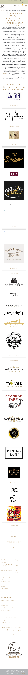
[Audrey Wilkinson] (14, 121)
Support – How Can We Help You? (6, 565)
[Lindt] (14, 326)
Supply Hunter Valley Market (9, 625)
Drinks (16, 572)
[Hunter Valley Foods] (14, 299)
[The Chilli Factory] (14, 520)
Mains (16, 567)
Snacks (2, 579)
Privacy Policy (21, 673)
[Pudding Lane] (14, 462)
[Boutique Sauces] (14, 168)
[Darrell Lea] (14, 210)
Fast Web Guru (17, 670)
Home (2, 10)
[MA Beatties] (14, 350)
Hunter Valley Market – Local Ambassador (12, 627)
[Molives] (14, 387)
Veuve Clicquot (14, 536)
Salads (16, 565)
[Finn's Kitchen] (14, 263)
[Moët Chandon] (14, 373)
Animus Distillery (14, 105)
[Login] (18, 5)
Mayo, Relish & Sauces (6, 570)
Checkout (3, 586)
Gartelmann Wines (14, 268)
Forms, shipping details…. (5, 589)
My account (4, 568)
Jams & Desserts (5, 574)
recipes (4, 73)
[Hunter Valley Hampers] (14, 307)
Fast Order (3, 562)
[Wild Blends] (14, 542)
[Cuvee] (14, 205)
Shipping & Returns (5, 605)
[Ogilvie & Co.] (14, 438)
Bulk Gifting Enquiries (6, 610)
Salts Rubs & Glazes (5, 581)
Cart (2, 584)
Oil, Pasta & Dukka (5, 577)
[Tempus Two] (14, 501)
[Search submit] (15, 5)
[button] (26, 6)
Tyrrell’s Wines (14, 531)
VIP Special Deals (6, 622)
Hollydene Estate (14, 273)
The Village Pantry (14, 525)
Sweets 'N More (14, 482)
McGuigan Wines (14, 360)
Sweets (16, 570)
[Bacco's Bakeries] (14, 139)
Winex (14, 547)
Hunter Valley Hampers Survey (8, 607)
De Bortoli (14, 226)
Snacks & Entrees (19, 563)
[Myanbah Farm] (14, 410)
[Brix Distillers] (14, 176)
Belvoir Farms (14, 144)
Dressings (3, 572)
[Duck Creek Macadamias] (14, 231)
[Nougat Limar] (14, 422)
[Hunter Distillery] (14, 285)
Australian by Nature (14, 126)
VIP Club (4, 620)
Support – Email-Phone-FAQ (8, 600)
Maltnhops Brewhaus (14, 355)
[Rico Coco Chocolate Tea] (14, 477)
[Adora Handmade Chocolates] (14, 100)
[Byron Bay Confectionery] (14, 199)
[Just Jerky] (14, 314)
